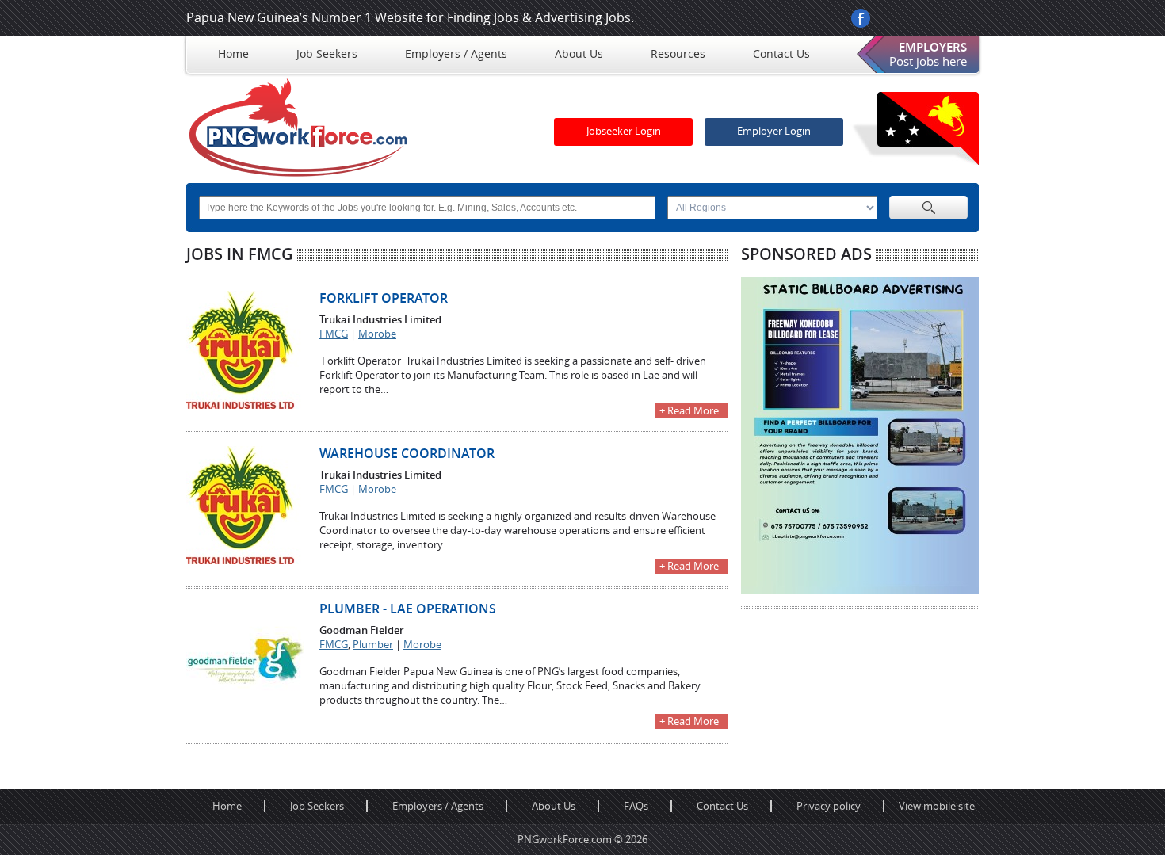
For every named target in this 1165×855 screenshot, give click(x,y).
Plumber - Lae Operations (407, 608)
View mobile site (937, 806)
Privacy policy (828, 806)
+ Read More (689, 411)
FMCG (333, 334)
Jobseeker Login (623, 131)
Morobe (377, 334)
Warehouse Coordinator (407, 453)
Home (227, 806)
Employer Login (774, 131)
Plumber (373, 645)
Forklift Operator (383, 298)
